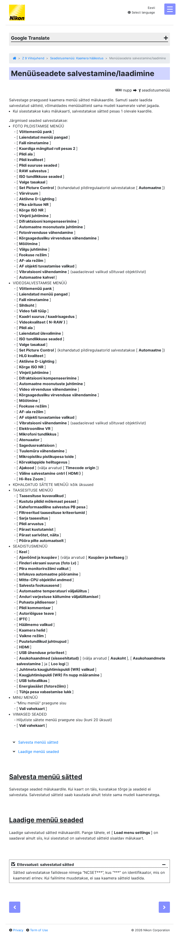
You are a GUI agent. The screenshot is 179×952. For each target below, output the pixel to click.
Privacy (18, 930)
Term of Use (39, 930)
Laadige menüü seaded (38, 751)
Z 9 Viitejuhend (33, 58)
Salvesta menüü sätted (38, 742)
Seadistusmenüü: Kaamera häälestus (76, 58)
